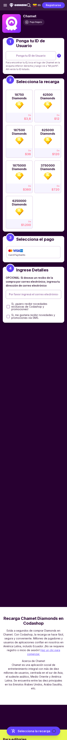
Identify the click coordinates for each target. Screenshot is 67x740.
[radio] (19, 104)
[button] (29, 5)
